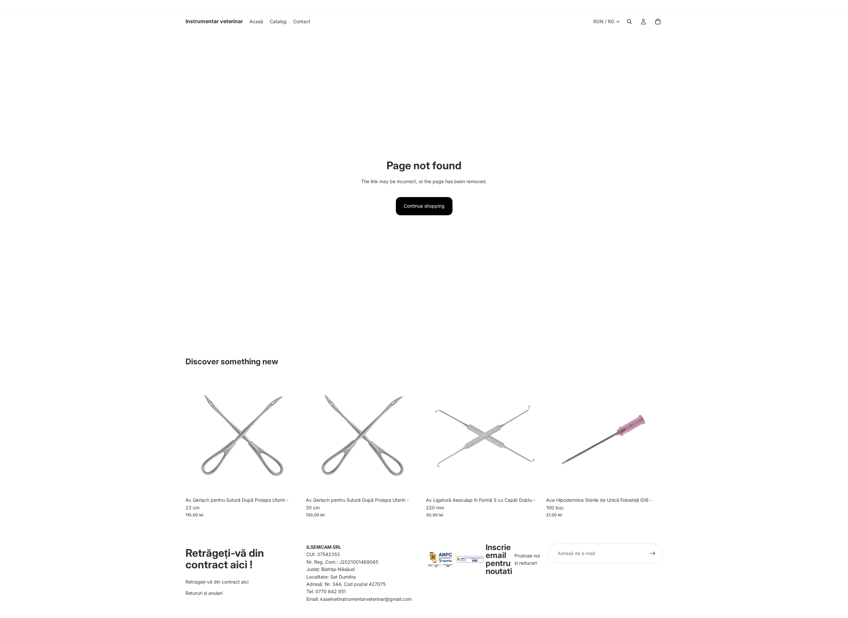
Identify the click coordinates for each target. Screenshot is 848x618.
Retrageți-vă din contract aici (217, 581)
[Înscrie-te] (653, 553)
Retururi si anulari (204, 593)
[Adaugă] (291, 484)
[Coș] (658, 21)
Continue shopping (424, 206)
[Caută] (629, 21)
